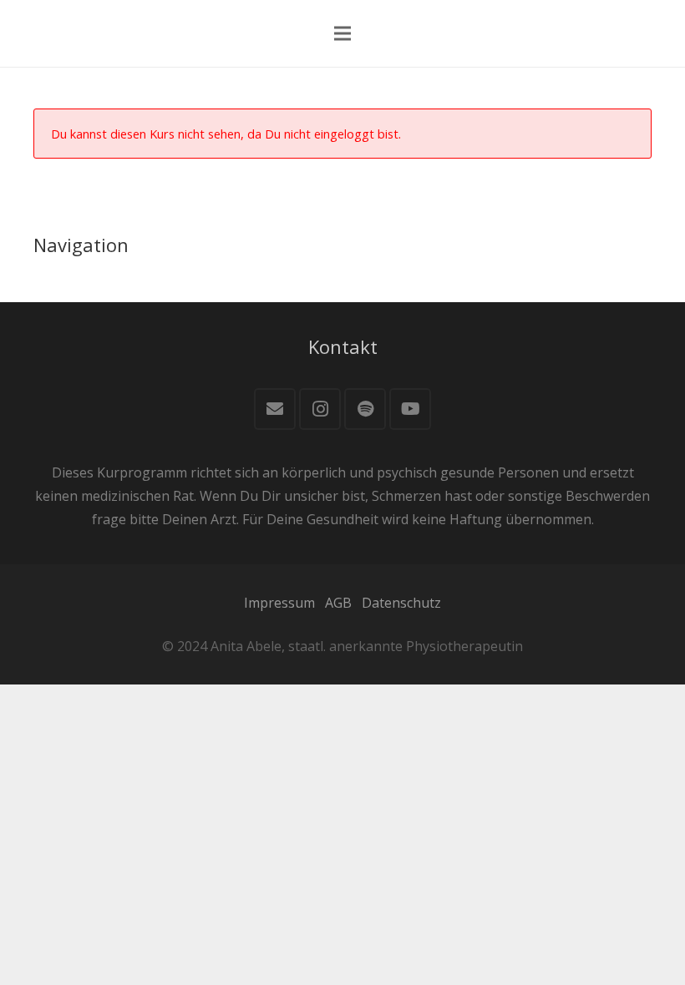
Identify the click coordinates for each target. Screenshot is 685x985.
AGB (338, 603)
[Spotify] (365, 409)
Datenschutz (401, 603)
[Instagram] (320, 409)
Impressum (279, 603)
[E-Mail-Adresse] (275, 409)
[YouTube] (410, 409)
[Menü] (342, 33)
